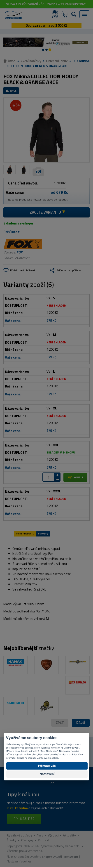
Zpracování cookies (47, 757)
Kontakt (43, 840)
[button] (81, 723)
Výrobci (53, 835)
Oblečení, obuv (56, 61)
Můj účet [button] (55, 14)
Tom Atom (70, 856)
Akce (40, 835)
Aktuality (69, 835)
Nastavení (47, 774)
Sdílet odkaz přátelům (70, 270)
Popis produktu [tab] (25, 533)
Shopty (47, 856)
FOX (19, 252)
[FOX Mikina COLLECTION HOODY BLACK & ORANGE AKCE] (46, 129)
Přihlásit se (24, 818)
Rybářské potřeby (19, 835)
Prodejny (27, 840)
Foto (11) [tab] (43, 533)
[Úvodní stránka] (13, 15)
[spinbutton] (48, 477)
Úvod (12, 61)
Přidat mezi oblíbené (22, 270)
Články (11, 840)
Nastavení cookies (19, 861)
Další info (10, 231)
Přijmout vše (47, 766)
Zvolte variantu (45, 212)
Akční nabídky (31, 61)
